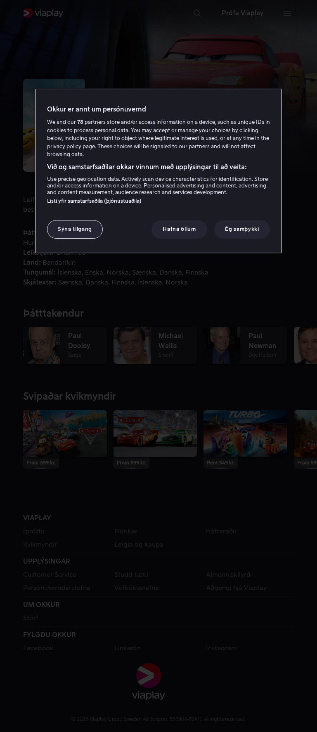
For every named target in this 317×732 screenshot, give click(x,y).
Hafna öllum (179, 229)
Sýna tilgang (75, 229)
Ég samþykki (242, 229)
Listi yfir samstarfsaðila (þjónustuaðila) (94, 201)
